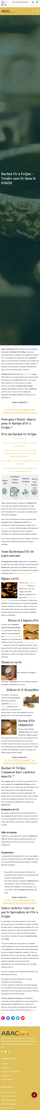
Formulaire (25, 409)
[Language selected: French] (4, 2)
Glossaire (4, 1064)
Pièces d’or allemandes (9, 1104)
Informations (5, 1068)
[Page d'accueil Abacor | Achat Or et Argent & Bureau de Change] (8, 11)
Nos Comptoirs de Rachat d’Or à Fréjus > (20, 411)
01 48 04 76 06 (12, 409)
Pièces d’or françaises (8, 1092)
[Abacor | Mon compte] (33, 2)
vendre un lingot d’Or (12, 637)
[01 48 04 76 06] (34, 1095)
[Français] (4, 2)
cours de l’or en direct (24, 573)
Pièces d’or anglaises (8, 1096)
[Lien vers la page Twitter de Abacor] (5, 1052)
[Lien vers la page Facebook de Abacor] (1, 1052)
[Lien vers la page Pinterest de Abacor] (9, 1052)
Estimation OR (6, 1076)
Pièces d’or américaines (9, 1100)
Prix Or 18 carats (7, 1080)
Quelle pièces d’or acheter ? (10, 1072)
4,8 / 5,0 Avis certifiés (20, 2)
